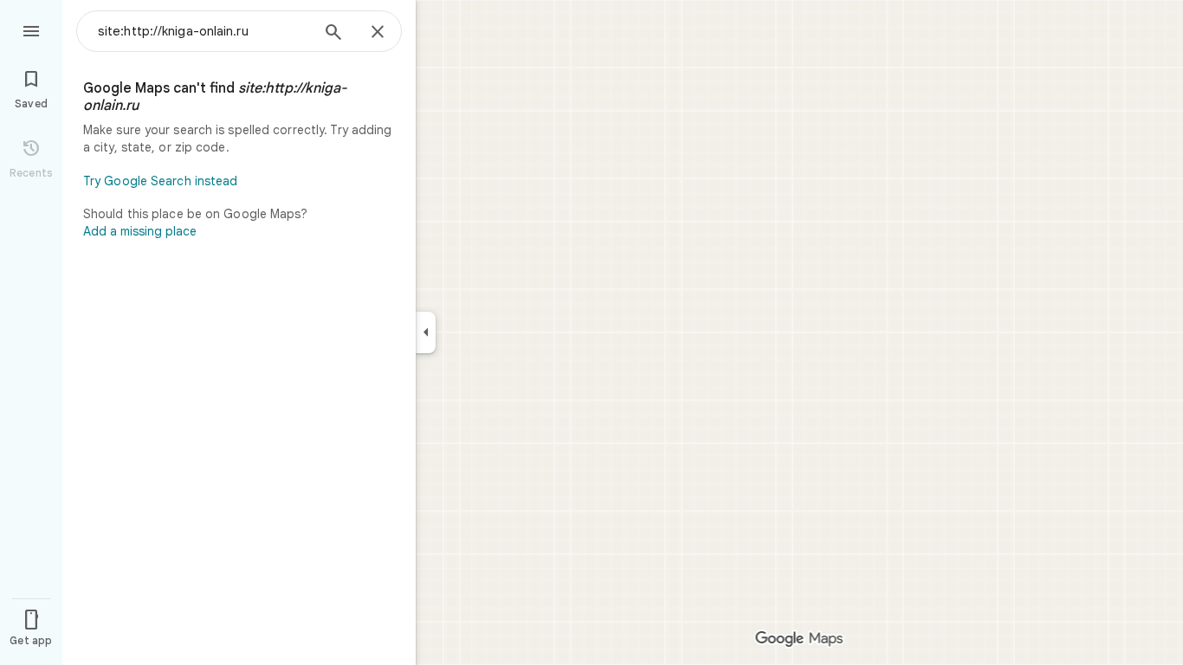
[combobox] (203, 31)
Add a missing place (140, 231)
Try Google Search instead (160, 181)
